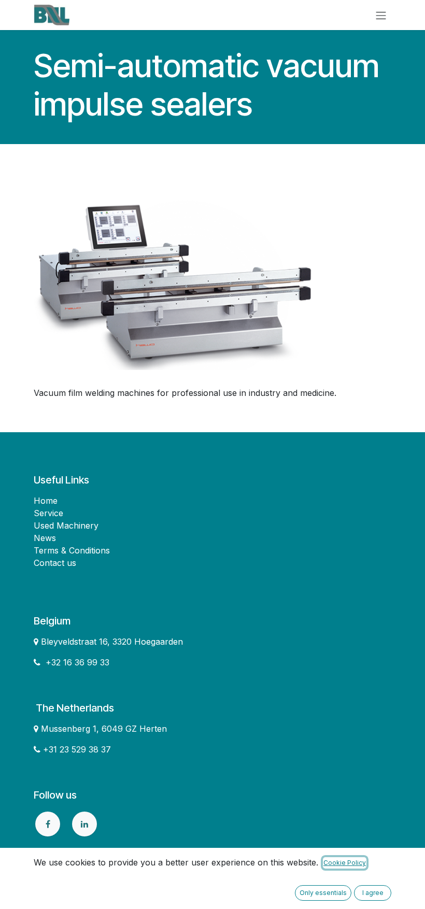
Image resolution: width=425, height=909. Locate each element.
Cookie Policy (344, 863)
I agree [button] (373, 893)
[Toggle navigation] (381, 15)
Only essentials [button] (323, 893)
